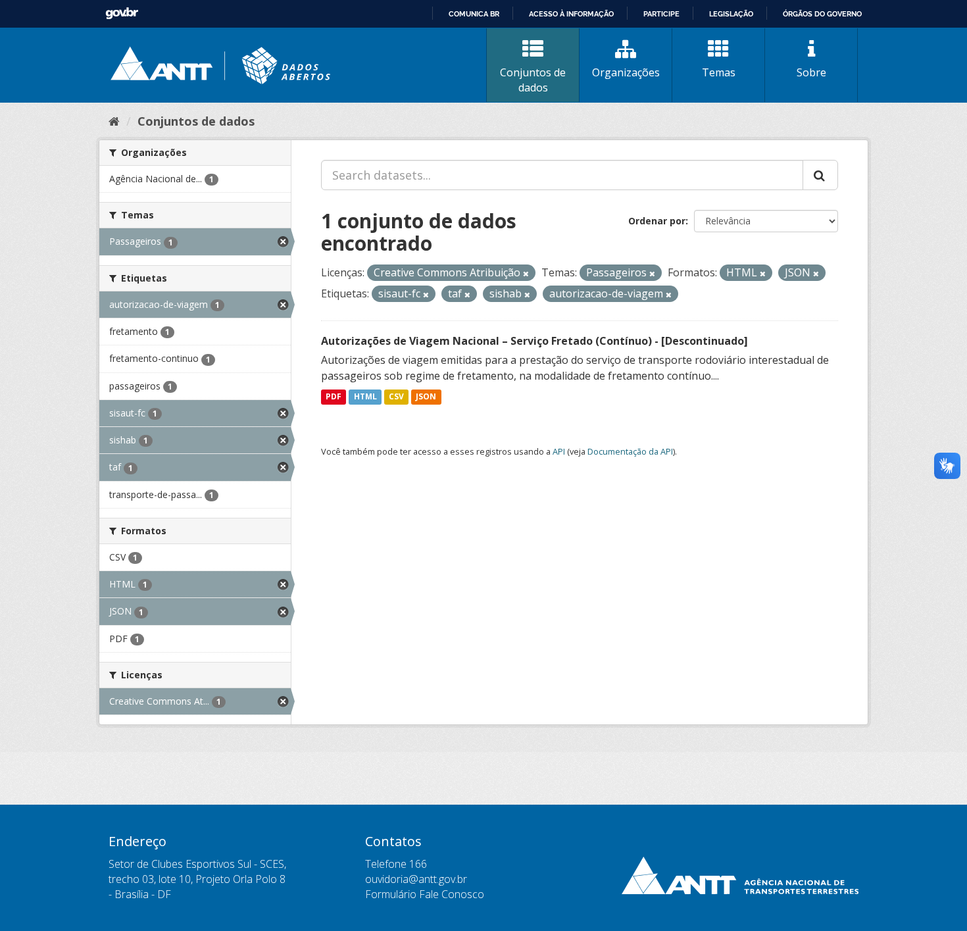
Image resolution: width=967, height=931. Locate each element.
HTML (365, 397)
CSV (396, 397)
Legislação (731, 13)
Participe (661, 13)
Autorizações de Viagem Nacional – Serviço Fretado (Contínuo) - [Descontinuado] (534, 341)
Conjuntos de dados (533, 80)
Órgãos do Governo (822, 13)
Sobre (811, 72)
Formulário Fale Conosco (424, 894)
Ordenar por (656, 220)
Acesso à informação (571, 13)
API (559, 451)
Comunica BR (474, 13)
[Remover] (526, 273)
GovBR (121, 13)
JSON (426, 397)
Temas (718, 72)
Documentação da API (630, 451)
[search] (820, 175)
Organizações (626, 72)
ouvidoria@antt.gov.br (416, 879)
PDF (333, 397)
